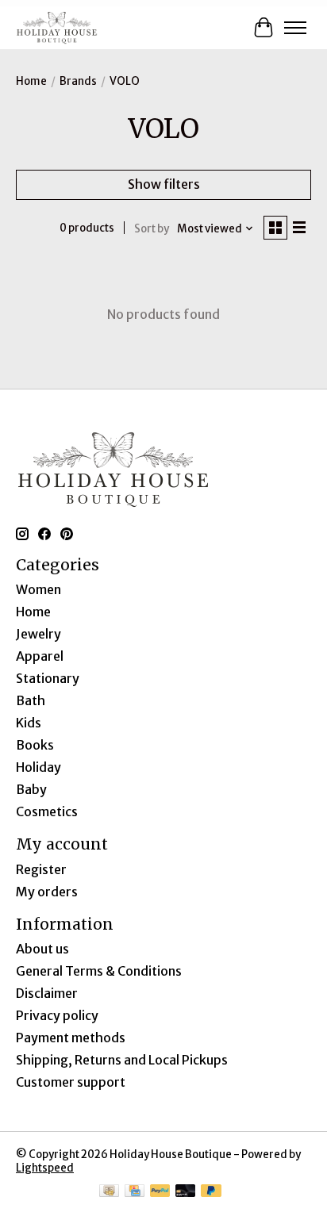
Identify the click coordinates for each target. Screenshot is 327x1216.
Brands (78, 81)
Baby (31, 789)
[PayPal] (160, 1192)
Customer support (70, 1082)
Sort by (151, 229)
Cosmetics (47, 811)
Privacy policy (57, 1015)
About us (42, 949)
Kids (28, 723)
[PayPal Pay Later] (211, 1192)
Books (35, 745)
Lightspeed (45, 1168)
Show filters (164, 184)
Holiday (38, 767)
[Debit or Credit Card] (185, 1192)
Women (38, 589)
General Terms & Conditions (99, 971)
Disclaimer (47, 993)
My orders (47, 892)
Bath (30, 700)
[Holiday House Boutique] (57, 27)
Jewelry (38, 634)
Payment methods (70, 1037)
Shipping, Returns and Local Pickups (122, 1060)
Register (41, 869)
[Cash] (109, 1192)
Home (31, 81)
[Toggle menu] (295, 28)
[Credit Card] (134, 1192)
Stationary (47, 678)
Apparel (39, 656)
